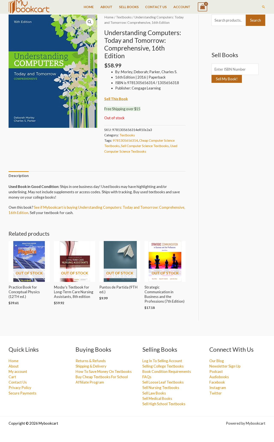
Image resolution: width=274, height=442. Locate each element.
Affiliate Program (90, 382)
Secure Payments (22, 393)
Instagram (217, 387)
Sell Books (129, 7)
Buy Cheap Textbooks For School (102, 377)
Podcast (216, 371)
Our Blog (216, 361)
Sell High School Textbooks (163, 404)
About (106, 7)
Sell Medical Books (157, 398)
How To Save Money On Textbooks (104, 371)
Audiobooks (219, 377)
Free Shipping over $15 (122, 109)
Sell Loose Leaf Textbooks (163, 382)
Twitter (215, 393)
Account (181, 7)
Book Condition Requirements (166, 371)
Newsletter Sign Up (224, 366)
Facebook (217, 382)
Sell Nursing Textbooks (160, 387)
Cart (12, 377)
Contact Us (156, 7)
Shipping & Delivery (91, 366)
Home (89, 7)
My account (18, 371)
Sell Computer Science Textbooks (145, 146)
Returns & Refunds (91, 361)
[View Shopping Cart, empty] (202, 6)
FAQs (146, 377)
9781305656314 (125, 140)
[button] (263, 7)
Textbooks (124, 17)
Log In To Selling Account (162, 361)
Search (255, 20)
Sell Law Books (154, 393)
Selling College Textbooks (163, 366)
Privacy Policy (20, 387)
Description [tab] (19, 175)
